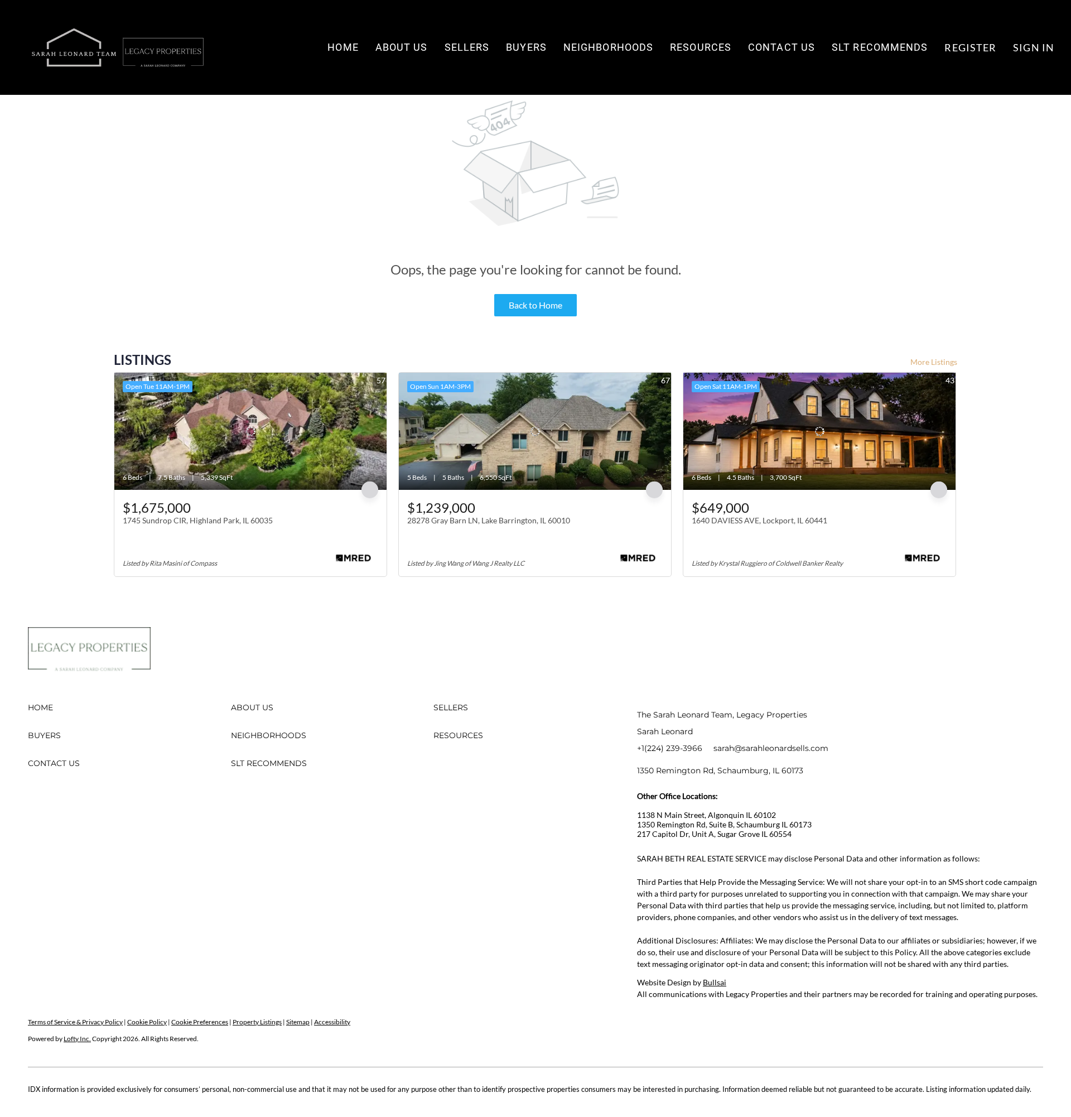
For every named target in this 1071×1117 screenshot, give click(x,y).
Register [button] (970, 47)
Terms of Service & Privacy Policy (75, 1022)
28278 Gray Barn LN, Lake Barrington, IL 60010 (488, 520)
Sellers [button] (467, 47)
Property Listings (257, 1022)
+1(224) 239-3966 (669, 748)
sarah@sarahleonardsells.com (770, 748)
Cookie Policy (147, 1022)
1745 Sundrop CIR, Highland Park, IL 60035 (198, 520)
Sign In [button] (1033, 47)
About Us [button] (401, 47)
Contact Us (781, 47)
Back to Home (535, 305)
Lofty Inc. (77, 1038)
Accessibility (332, 1022)
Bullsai (714, 982)
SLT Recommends (880, 47)
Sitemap (298, 1022)
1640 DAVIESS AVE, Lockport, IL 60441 (759, 520)
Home (342, 47)
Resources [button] (700, 47)
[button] (117, 47)
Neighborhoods (608, 47)
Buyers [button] (526, 47)
